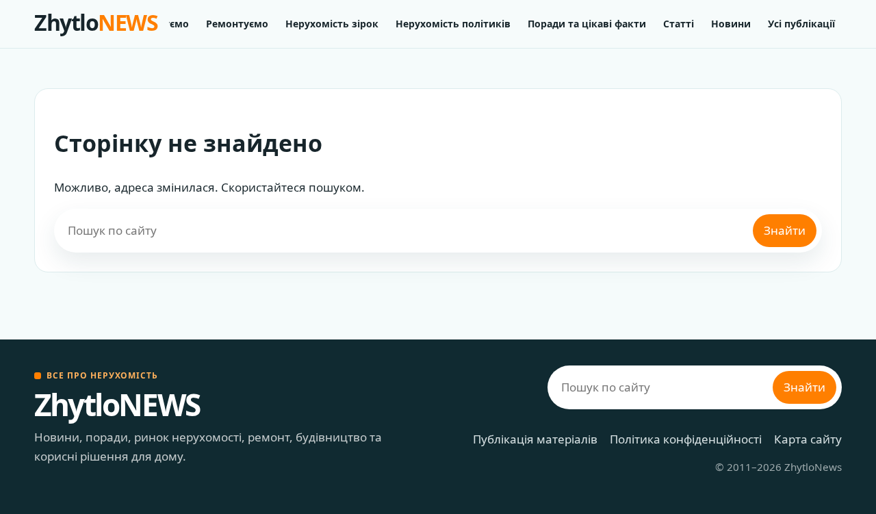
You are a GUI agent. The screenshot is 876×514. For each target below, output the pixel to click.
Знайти (785, 230)
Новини (731, 23)
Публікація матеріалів (535, 439)
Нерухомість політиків (453, 23)
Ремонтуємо (237, 23)
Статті (678, 23)
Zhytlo (96, 22)
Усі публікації (801, 23)
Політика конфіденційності (686, 439)
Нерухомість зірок (331, 23)
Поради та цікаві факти (587, 23)
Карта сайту (808, 439)
